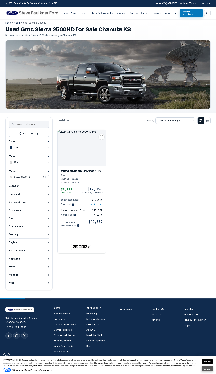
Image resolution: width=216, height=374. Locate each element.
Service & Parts (139, 13)
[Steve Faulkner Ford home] (32, 13)
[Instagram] (16, 335)
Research (157, 13)
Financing (91, 313)
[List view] (207, 120)
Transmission (16, 226)
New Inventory (62, 313)
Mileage (13, 274)
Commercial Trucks (64, 335)
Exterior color (17, 250)
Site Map (189, 309)
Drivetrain (15, 210)
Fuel (11, 218)
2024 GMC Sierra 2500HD (81, 173)
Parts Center (126, 309)
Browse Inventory (187, 13)
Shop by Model (62, 340)
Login (187, 325)
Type (12, 141)
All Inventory (61, 351)
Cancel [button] (207, 369)
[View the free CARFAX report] (81, 247)
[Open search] (207, 13)
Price (12, 266)
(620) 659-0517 (16, 327)
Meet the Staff (94, 335)
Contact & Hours (95, 340)
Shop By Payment (102, 13)
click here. (37, 366)
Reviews (156, 319)
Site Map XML (191, 314)
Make (12, 156)
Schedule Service (96, 318)
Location (14, 185)
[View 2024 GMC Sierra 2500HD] (82, 148)
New (74, 13)
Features (14, 258)
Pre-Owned (60, 318)
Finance (121, 13)
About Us (171, 13)
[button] (81, 237)
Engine (13, 242)
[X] (24, 335)
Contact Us (158, 309)
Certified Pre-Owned (65, 324)
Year (11, 282)
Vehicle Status (17, 201)
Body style (15, 193)
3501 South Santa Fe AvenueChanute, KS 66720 (21, 319)
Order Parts (93, 324)
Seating (13, 234)
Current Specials (63, 329)
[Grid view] (201, 120)
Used (84, 13)
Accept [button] (207, 361)
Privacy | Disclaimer (195, 319)
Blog (88, 345)
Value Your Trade (63, 345)
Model (12, 171)
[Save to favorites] (101, 137)
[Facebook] (8, 335)
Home (65, 13)
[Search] (13, 124)
